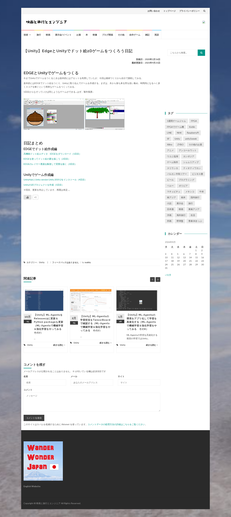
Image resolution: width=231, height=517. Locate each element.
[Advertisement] (50, 227)
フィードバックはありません (65, 262)
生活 (193, 215)
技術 (26, 34)
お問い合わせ (154, 10)
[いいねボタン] (27, 197)
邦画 (169, 221)
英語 (156, 34)
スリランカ (172, 168)
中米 (201, 191)
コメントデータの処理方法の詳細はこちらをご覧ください (116, 424)
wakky (88, 262)
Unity (41, 262)
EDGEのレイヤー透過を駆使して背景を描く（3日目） (50, 164)
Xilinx (169, 144)
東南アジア (193, 209)
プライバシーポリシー (189, 10)
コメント (28, 389)
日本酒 (170, 209)
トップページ (169, 10)
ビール (170, 179)
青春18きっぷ (195, 221)
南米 (183, 197)
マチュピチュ (173, 191)
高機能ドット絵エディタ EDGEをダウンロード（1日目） (52, 153)
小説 (169, 203)
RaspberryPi (193, 132)
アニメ (170, 150)
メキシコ (189, 191)
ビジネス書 (197, 174)
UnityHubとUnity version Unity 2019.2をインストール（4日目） (55, 179)
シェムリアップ (191, 162)
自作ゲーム (134, 34)
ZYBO (180, 144)
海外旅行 (181, 215)
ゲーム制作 (172, 162)
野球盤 (180, 221)
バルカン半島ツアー (177, 174)
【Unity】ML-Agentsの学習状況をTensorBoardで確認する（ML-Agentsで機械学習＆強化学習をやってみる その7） (95, 323)
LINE (169, 132)
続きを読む (58, 345)
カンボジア (188, 156)
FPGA (194, 121)
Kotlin (192, 127)
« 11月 (168, 275)
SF (168, 138)
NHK (179, 132)
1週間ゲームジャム (176, 121)
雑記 (147, 34)
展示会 (180, 203)
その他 (121, 34)
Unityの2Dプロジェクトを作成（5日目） (44, 184)
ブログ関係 (107, 34)
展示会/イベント (63, 34)
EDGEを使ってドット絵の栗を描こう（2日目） (47, 158)
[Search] (201, 53)
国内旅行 (195, 197)
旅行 (39, 34)
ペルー (170, 185)
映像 (95, 34)
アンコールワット (187, 150)
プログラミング (186, 179)
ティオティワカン (192, 168)
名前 (26, 376)
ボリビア (183, 185)
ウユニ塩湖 (172, 156)
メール (74, 376)
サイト (121, 376)
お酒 (78, 34)
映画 (48, 34)
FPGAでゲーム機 (175, 127)
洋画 (169, 215)
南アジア (171, 197)
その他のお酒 (195, 144)
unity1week (191, 138)
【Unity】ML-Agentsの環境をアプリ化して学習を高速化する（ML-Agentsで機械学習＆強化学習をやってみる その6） (142, 321)
